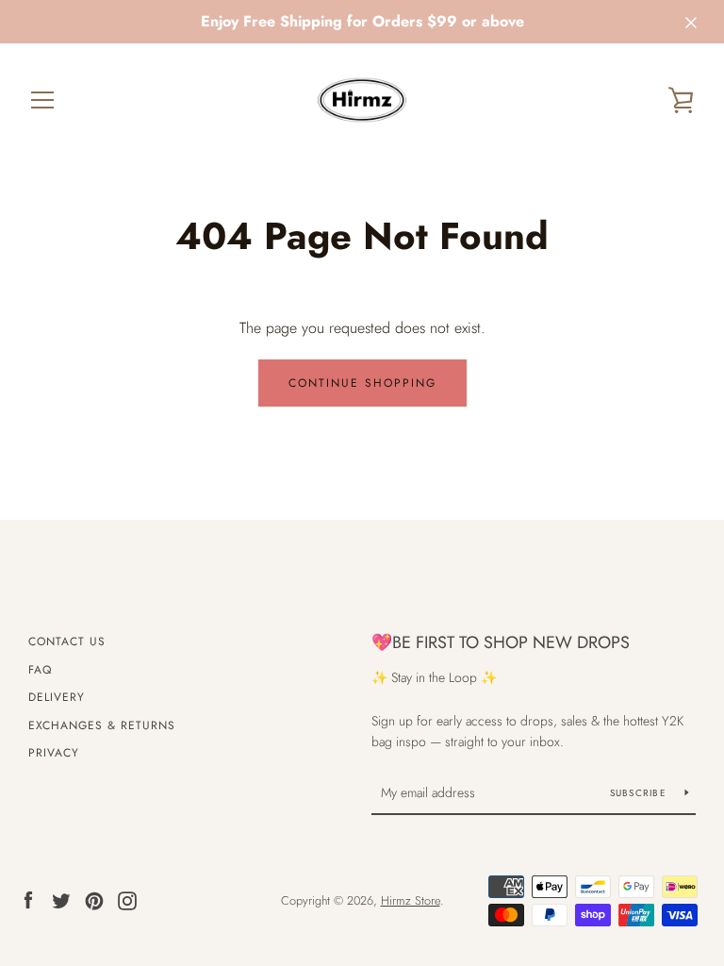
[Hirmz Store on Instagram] (127, 899)
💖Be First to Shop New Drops (500, 642)
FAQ (40, 669)
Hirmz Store (410, 900)
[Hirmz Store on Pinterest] (94, 899)
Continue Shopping (362, 383)
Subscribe (640, 793)
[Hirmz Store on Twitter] (61, 899)
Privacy (53, 752)
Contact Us (67, 641)
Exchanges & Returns (101, 725)
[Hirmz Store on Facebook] (28, 899)
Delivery (56, 697)
